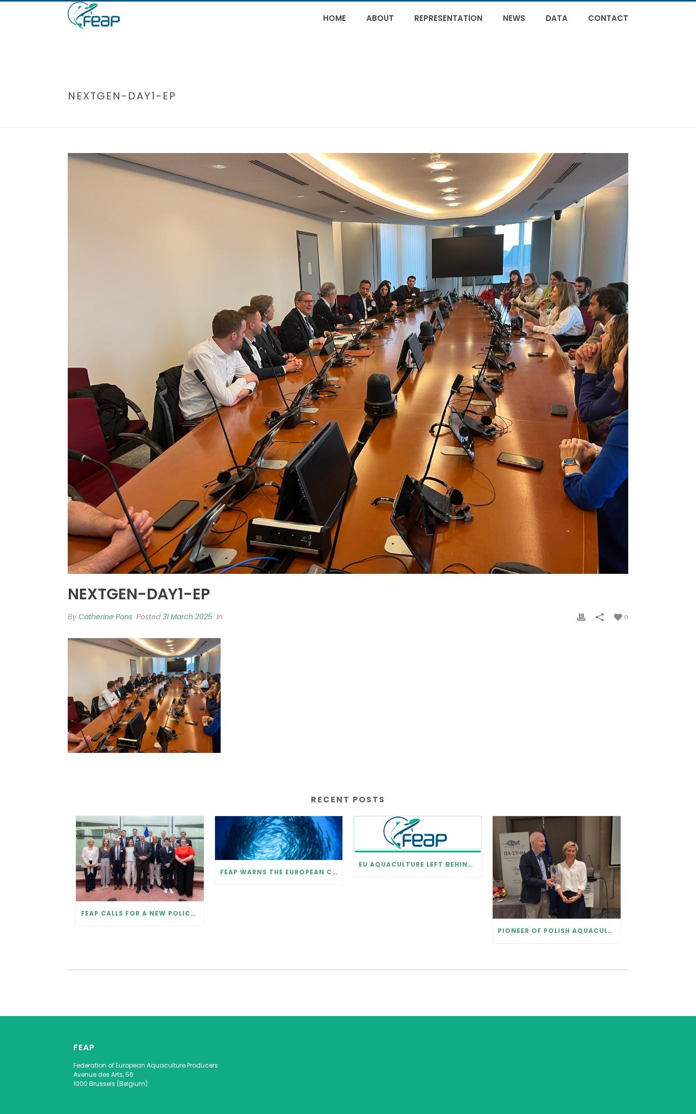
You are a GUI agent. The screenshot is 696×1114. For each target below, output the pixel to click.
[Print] (581, 617)
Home (334, 18)
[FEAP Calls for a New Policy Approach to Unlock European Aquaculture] (140, 858)
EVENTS (300, 117)
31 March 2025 (187, 617)
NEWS (514, 18)
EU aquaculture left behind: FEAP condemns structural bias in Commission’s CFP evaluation (420, 864)
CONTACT (608, 18)
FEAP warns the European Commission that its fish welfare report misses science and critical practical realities (281, 872)
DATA (557, 18)
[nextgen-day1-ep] (348, 363)
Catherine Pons (105, 617)
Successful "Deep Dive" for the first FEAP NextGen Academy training (437, 117)
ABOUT (380, 18)
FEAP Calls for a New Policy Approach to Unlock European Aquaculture (142, 913)
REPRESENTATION (448, 18)
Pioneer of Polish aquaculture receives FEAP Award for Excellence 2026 (559, 930)
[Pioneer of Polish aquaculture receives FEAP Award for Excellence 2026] (557, 867)
